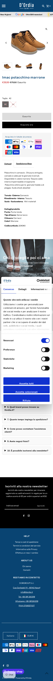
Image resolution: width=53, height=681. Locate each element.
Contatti (26, 570)
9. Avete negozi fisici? (18, 441)
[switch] (45, 349)
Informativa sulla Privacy (26, 549)
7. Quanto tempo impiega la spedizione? (27, 419)
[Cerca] (43, 5)
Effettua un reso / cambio (26, 553)
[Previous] (6, 42)
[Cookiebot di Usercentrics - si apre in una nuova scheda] (37, 281)
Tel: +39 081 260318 (26, 597)
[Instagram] (29, 516)
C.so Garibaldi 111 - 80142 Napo (26, 588)
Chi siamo (26, 566)
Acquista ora (26, 125)
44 (13, 104)
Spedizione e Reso (24, 164)
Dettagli (7, 164)
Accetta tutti (26, 383)
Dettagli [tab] (22, 289)
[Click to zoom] (46, 29)
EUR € (31, 636)
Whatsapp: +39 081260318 (26, 601)
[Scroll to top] (46, 673)
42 (5, 104)
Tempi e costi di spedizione (26, 542)
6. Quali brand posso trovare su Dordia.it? (22, 408)
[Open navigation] (10, 6)
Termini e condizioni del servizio (26, 546)
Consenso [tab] (8, 289)
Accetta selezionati (26, 392)
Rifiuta (26, 400)
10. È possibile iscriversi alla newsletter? (27, 450)
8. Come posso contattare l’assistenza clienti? (25, 430)
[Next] (47, 42)
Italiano (10, 636)
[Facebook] (23, 516)
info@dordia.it (27, 592)
